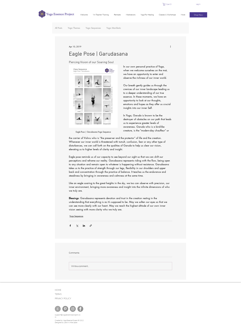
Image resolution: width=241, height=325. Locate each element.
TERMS (58, 294)
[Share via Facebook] (70, 225)
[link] (168, 4)
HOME (58, 290)
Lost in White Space (70, 322)
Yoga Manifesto (113, 28)
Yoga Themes (74, 28)
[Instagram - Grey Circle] (73, 309)
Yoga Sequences (93, 28)
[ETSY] (58, 309)
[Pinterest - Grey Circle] (65, 309)
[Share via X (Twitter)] (77, 225)
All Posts (58, 28)
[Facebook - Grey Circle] (80, 309)
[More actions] (170, 46)
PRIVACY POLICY (63, 298)
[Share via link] (90, 225)
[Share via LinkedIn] (84, 225)
